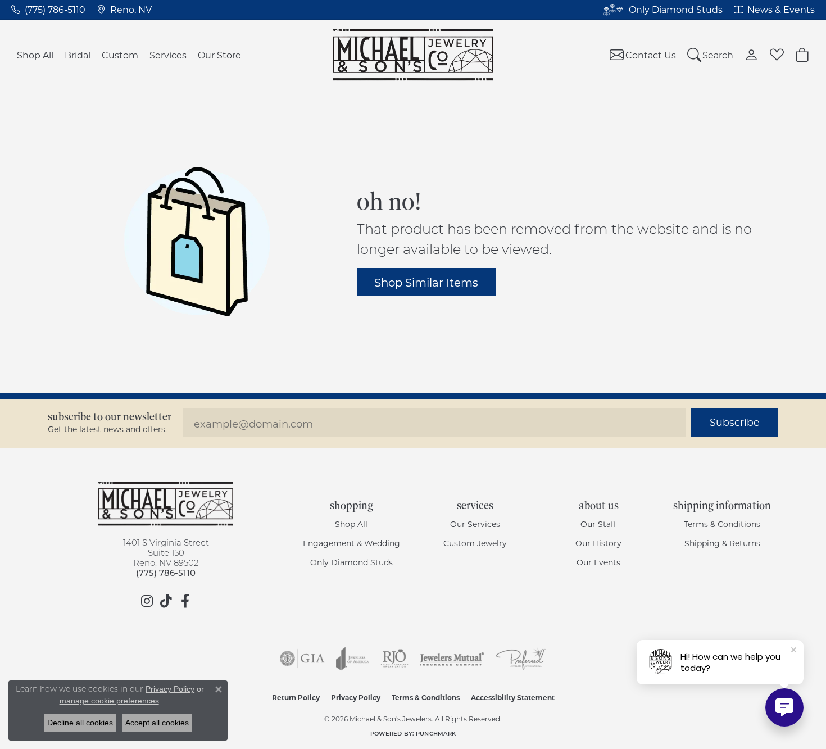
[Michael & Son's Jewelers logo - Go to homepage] (413, 55)
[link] (48, 9)
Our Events (598, 562)
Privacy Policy (355, 697)
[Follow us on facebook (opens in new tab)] (185, 601)
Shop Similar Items (426, 282)
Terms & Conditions (722, 524)
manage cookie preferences (109, 700)
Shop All (35, 55)
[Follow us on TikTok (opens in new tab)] (166, 601)
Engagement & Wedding (351, 543)
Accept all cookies (157, 722)
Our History (598, 543)
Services (168, 55)
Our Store (219, 55)
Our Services (475, 524)
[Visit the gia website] (302, 658)
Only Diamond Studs (351, 562)
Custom (120, 55)
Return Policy (296, 697)
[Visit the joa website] (352, 658)
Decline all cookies (80, 722)
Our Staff (598, 524)
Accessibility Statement (513, 697)
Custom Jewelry (475, 543)
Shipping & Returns (722, 543)
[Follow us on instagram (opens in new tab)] (146, 601)
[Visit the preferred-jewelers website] (521, 658)
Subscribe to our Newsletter (109, 416)
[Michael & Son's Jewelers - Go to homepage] (165, 504)
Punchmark (436, 733)
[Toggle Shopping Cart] (802, 55)
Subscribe (735, 422)
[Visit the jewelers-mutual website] (452, 658)
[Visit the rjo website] (394, 658)
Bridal (77, 55)
